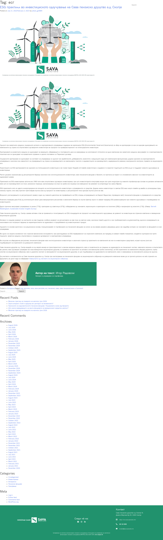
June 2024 (12, 380)
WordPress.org (13, 502)
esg (21, 288)
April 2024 (12, 384)
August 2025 (12, 352)
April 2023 (12, 407)
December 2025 (14, 343)
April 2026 (12, 334)
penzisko (27, 288)
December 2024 (14, 368)
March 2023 (12, 409)
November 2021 (14, 445)
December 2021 (14, 443)
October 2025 (13, 348)
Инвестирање (104, 5)
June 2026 (12, 330)
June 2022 (12, 430)
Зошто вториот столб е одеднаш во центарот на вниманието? (30, 304)
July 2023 (11, 400)
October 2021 (13, 448)
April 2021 (12, 459)
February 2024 (13, 389)
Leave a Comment (76, 288)
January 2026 (13, 341)
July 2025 (11, 355)
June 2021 (12, 457)
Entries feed (12, 497)
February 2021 (13, 464)
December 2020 (14, 468)
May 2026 (11, 332)
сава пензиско (65, 288)
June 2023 (12, 402)
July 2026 (11, 327)
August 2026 (12, 325)
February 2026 (13, 339)
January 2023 (13, 414)
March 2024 (12, 386)
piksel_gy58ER (37, 11)
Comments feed (14, 500)
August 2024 (12, 375)
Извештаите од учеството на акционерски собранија (48, 259)
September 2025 (14, 350)
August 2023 (12, 398)
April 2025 (12, 361)
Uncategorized (13, 477)
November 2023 (14, 393)
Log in (10, 495)
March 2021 (12, 461)
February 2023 (13, 411)
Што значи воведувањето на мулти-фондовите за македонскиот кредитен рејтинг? (38, 308)
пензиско (51, 288)
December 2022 (14, 416)
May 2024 (11, 382)
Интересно (119, 5)
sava (32, 288)
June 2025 (12, 357)
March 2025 (12, 364)
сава (57, 288)
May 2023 (11, 405)
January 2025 (13, 366)
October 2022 (13, 420)
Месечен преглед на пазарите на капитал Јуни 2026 (27, 310)
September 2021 (14, 450)
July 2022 (11, 427)
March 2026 (12, 337)
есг (46, 288)
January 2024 (13, 391)
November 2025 (14, 346)
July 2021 (11, 454)
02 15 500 (123, 524)
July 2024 (11, 377)
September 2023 (14, 395)
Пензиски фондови (72, 5)
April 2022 (12, 434)
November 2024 (14, 371)
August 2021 (12, 452)
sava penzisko (40, 288)
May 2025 (11, 359)
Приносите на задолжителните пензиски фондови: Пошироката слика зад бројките (38, 306)
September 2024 (14, 373)
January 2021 (13, 466)
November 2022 (14, 418)
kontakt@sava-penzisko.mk (126, 529)
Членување (89, 5)
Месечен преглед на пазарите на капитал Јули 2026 (27, 301)
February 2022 (13, 439)
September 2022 (14, 423)
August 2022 (12, 425)
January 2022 (13, 441)
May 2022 (11, 432)
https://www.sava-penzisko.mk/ (127, 519)
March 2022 (12, 436)
